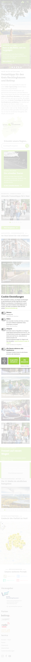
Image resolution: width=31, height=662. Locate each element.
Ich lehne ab (4, 361)
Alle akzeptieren (24, 361)
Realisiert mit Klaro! (25, 366)
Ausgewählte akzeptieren (14, 361)
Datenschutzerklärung (11, 308)
